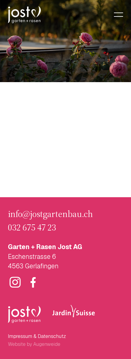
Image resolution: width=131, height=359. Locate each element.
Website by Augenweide (34, 344)
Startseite (81, 181)
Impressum (20, 336)
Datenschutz (52, 336)
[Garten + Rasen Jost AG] (24, 14)
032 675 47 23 (32, 227)
